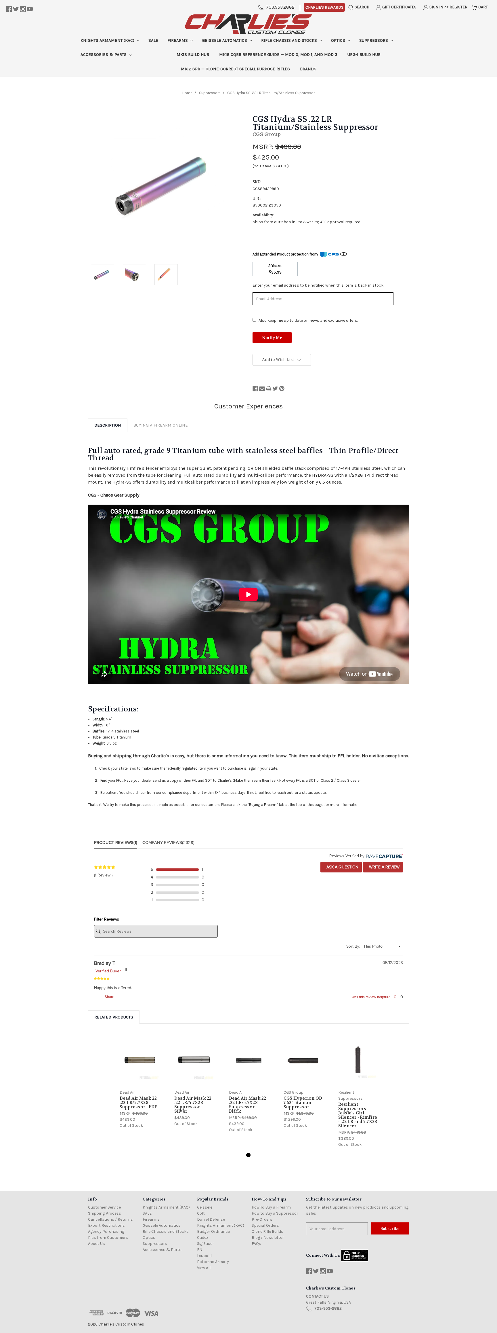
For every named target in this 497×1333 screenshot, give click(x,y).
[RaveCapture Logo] (383, 856)
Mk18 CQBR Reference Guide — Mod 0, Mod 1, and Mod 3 (278, 54)
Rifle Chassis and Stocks (289, 40)
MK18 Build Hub (193, 54)
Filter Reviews (106, 919)
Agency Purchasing (106, 1231)
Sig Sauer (205, 1243)
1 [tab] (248, 1155)
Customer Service (104, 1207)
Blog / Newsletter (268, 1237)
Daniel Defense (211, 1219)
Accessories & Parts (104, 54)
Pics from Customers (108, 1237)
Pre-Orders (262, 1219)
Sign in (436, 7)
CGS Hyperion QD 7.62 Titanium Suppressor (303, 1102)
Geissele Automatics (225, 40)
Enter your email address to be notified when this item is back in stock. (318, 285)
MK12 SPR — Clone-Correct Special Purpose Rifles (235, 68)
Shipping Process (104, 1213)
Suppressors (374, 40)
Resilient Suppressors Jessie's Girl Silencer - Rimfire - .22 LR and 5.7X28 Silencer (357, 1115)
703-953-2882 (328, 1308)
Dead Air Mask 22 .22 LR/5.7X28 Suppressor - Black (247, 1104)
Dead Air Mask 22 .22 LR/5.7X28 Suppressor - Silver (193, 1104)
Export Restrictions (106, 1225)
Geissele (204, 1207)
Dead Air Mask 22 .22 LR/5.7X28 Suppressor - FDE (139, 1102)
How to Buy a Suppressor (275, 1213)
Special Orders (265, 1225)
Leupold (204, 1255)
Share (109, 997)
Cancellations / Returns (110, 1219)
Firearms (178, 40)
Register (458, 7)
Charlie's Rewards (324, 7)
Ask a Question (341, 867)
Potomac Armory (213, 1261)
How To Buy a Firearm (271, 1207)
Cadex (202, 1237)
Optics (338, 40)
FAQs (256, 1243)
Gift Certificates (398, 7)
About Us (96, 1243)
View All (204, 1267)
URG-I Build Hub (364, 54)
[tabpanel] (139, 1081)
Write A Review (383, 867)
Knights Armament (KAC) (108, 40)
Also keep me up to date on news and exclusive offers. (308, 320)
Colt (201, 1213)
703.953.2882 (280, 7)
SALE (153, 40)
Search (361, 7)
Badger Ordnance (213, 1231)
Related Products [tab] (113, 1017)
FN (199, 1249)
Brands (308, 68)
